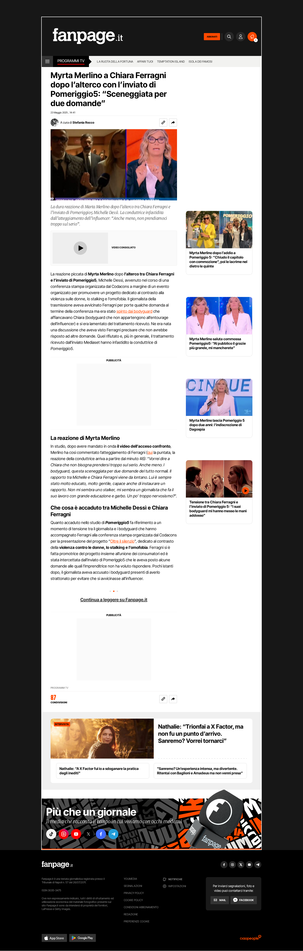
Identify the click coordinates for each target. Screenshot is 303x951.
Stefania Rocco (83, 122)
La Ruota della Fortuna (115, 61)
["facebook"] (101, 834)
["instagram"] (64, 834)
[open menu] (47, 61)
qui (150, 452)
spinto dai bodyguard (134, 311)
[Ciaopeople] (250, 939)
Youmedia (130, 878)
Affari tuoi (145, 61)
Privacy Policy (134, 893)
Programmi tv (71, 61)
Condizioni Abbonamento (141, 907)
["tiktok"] (51, 834)
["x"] (88, 834)
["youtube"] (76, 834)
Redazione (131, 914)
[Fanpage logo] (82, 36)
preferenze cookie (137, 921)
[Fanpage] (57, 864)
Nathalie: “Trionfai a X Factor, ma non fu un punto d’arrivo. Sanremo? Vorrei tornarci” (200, 733)
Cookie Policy (133, 900)
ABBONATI (212, 36)
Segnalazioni (133, 886)
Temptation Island (171, 61)
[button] (173, 123)
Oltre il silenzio (122, 541)
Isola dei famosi (200, 61)
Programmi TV (59, 688)
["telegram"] (113, 834)
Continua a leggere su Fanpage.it (113, 599)
